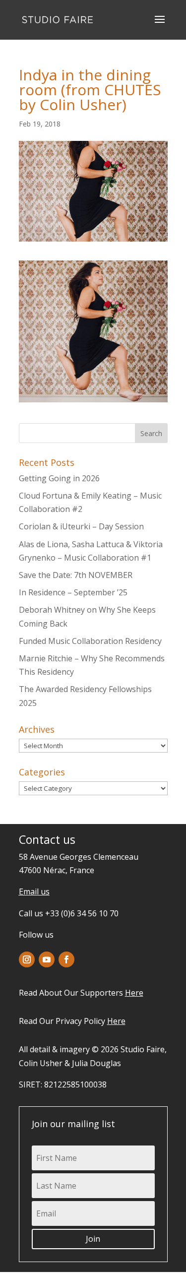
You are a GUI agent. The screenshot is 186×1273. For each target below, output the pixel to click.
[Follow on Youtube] (47, 959)
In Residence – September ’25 (73, 592)
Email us (34, 891)
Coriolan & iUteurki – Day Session (81, 526)
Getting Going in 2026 (59, 478)
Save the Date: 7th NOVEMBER (75, 575)
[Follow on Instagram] (27, 959)
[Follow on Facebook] (66, 959)
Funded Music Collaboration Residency (90, 641)
